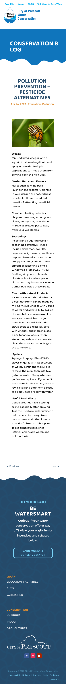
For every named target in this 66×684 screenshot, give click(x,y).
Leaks (21, 4)
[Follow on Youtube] (39, 655)
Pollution (48, 104)
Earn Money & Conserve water (33, 552)
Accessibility (16, 675)
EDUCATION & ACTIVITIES (22, 581)
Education (34, 104)
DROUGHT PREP (17, 628)
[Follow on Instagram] (33, 655)
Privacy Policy (29, 675)
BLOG (31, 4)
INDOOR (12, 621)
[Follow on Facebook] (26, 655)
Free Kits (9, 4)
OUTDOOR (13, 614)
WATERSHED (15, 595)
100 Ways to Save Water (50, 4)
